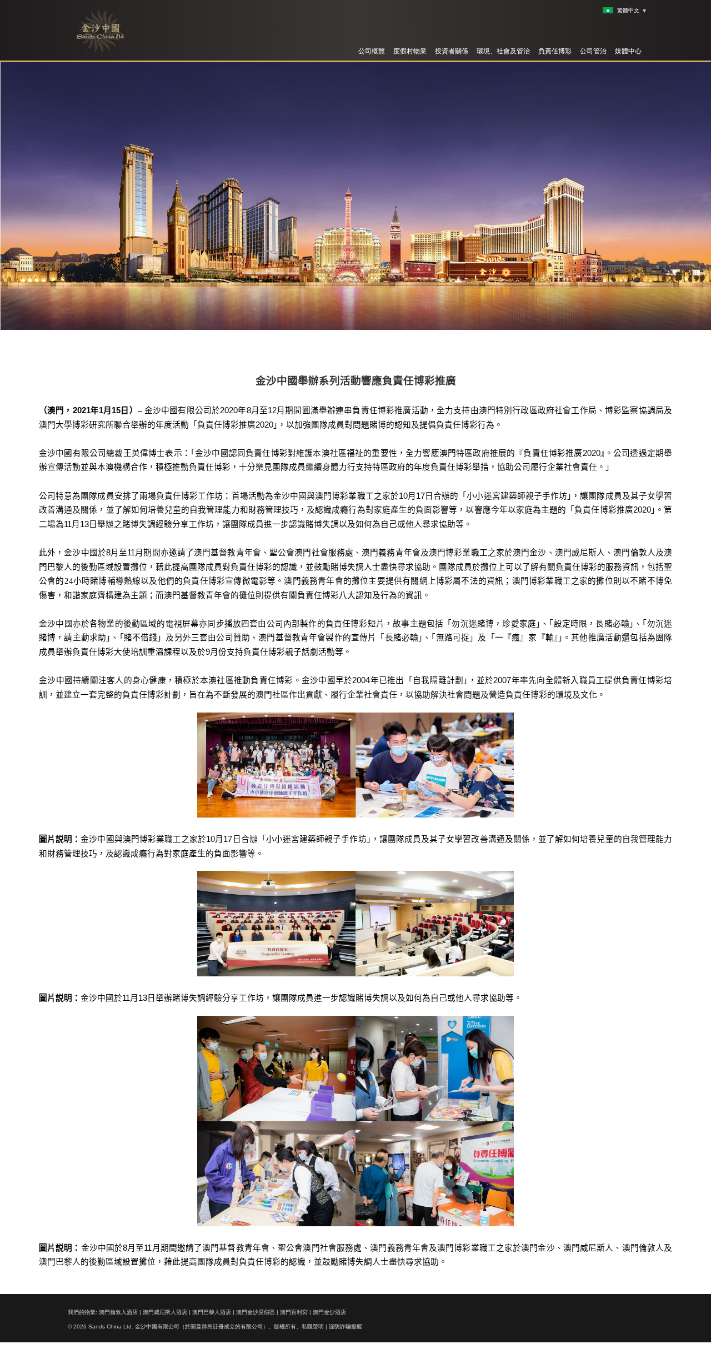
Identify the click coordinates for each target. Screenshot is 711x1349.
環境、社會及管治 (503, 51)
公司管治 (593, 51)
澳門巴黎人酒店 (211, 1312)
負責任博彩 (555, 51)
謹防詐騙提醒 (345, 1326)
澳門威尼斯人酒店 (165, 1312)
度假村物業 (410, 51)
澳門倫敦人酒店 (118, 1312)
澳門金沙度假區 (255, 1312)
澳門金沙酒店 (329, 1312)
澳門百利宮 (294, 1312)
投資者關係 (451, 51)
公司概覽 (371, 51)
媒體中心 (628, 51)
